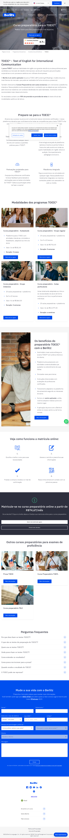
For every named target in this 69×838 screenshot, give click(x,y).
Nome (3, 707)
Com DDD (27, 716)
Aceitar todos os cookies (50, 135)
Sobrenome (40, 707)
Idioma (3, 733)
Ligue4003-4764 (35, 10)
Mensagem (4, 742)
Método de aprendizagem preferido (12, 724)
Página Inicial (6, 52)
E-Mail (49, 716)
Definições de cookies (18, 135)
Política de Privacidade (33, 130)
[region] (34, 132)
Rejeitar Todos (37, 135)
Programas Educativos (19, 52)
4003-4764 (26, 697)
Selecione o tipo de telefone (10, 716)
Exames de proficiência (35, 52)
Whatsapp (34, 699)
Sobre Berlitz (25, 814)
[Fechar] (57, 126)
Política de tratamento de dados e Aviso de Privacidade (49, 765)
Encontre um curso (27, 809)
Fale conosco (25, 819)
